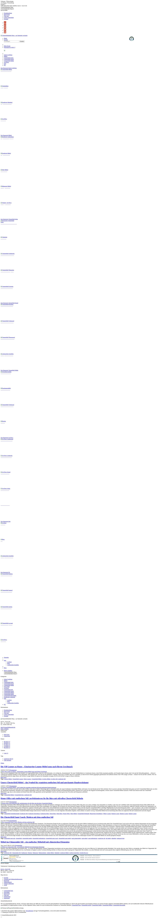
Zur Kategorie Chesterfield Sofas (9, 219)
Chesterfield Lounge (17, 779)
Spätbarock (24, 853)
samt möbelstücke (92, 838)
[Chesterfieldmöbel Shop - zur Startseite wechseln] (14, 35)
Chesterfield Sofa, (8, 890)
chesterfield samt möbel (65, 838)
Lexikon (9, 662)
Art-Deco (6, 688)
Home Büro (53, 813)
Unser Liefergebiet (9, 17)
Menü (5, 38)
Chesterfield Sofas (8, 682)
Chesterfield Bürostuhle (119, 905)
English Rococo (84, 853)
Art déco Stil (54, 779)
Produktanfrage (8, 13)
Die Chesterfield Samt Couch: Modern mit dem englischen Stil (27, 817)
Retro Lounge (27, 779)
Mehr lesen (3, 777)
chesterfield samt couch (52, 838)
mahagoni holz (120, 838)
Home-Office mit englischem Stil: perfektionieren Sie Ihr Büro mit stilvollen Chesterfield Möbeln (42, 798)
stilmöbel (113, 838)
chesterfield (19, 838)
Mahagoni (35, 853)
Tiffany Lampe (107, 813)
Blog (8, 663)
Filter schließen (5, 729)
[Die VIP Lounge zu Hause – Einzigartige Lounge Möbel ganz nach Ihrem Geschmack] (24, 771)
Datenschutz (7, 896)
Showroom (7, 14)
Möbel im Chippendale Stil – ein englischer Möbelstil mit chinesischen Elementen (35, 842)
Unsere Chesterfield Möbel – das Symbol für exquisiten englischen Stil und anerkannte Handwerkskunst (44, 782)
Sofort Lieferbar (8, 679)
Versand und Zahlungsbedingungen (13, 879)
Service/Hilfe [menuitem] (7, 15)
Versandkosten (29, 910)
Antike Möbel (50, 853)
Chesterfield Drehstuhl (83, 813)
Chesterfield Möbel (9, 692)
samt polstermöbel (76, 838)
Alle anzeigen (7, 760)
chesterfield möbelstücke (39, 838)
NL (5, 704)
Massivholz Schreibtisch (96, 813)
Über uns (6, 16)
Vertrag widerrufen (9, 883)
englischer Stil (62, 779)
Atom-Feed (7, 736)
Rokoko (30, 853)
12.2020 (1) (7, 746)
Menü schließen (8, 670)
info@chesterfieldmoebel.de (8, 727)
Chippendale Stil (16, 853)
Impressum (7, 898)
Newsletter (7, 892)
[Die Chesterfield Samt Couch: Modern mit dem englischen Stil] (17, 822)
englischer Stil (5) (8, 759)
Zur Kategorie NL (5, 572)
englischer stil (101, 838)
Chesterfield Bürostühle (10, 695)
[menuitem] (80, 13)
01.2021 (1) (7, 744)
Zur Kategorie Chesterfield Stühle (9, 370)
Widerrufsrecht (8, 882)
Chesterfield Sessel (9, 683)
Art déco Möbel (46, 779)
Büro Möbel (74, 813)
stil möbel (108, 838)
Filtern (2, 763)
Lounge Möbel (8, 779)
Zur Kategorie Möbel (6, 135)
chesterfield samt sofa (9, 838)
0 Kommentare (13, 770)
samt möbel (84, 838)
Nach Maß (6, 686)
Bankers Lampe (124, 813)
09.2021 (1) (7, 743)
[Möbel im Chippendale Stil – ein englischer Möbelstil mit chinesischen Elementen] (22, 847)
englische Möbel (64, 853)
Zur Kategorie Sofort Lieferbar (9, 68)
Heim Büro (59, 813)
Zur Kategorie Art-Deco (7, 437)
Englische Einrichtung (34, 813)
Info (5, 698)
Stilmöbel (57, 853)
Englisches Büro (44, 813)
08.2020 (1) (7, 747)
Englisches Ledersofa (9, 697)
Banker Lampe (132, 813)
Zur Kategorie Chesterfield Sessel (9, 303)
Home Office (66, 813)
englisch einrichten (74, 853)
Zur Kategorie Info (5, 521)
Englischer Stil (24, 813)
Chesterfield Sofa (8, 689)
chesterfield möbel (27, 838)
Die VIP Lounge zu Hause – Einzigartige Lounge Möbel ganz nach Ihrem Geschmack (37, 767)
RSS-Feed (6, 734)
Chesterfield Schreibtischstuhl (11, 813)
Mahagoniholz (42, 853)
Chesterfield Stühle (9, 685)
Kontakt (6, 19)
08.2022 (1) (7, 741)
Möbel (5, 680)
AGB (5, 885)
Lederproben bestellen (13, 665)
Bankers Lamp (115, 813)
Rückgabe (6, 880)
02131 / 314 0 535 (5, 869)
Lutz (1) (6, 753)
